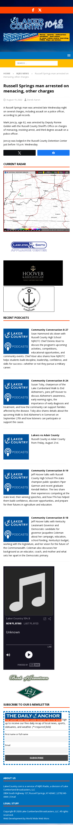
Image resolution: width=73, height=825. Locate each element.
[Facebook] (33, 10)
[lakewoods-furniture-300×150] (28, 309)
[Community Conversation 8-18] (16, 540)
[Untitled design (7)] (28, 697)
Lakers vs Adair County (45, 435)
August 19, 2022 (14, 99)
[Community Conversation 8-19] (16, 492)
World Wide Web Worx (37, 818)
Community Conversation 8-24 (49, 380)
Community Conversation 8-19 (49, 470)
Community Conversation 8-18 (49, 517)
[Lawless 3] (28, 258)
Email (7, 745)
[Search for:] (36, 63)
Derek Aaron (33, 99)
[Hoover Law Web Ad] (33, 283)
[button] (68, 55)
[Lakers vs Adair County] (16, 457)
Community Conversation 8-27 (49, 329)
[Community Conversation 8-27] (16, 352)
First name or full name (16, 734)
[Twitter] (40, 10)
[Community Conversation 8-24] (16, 402)
